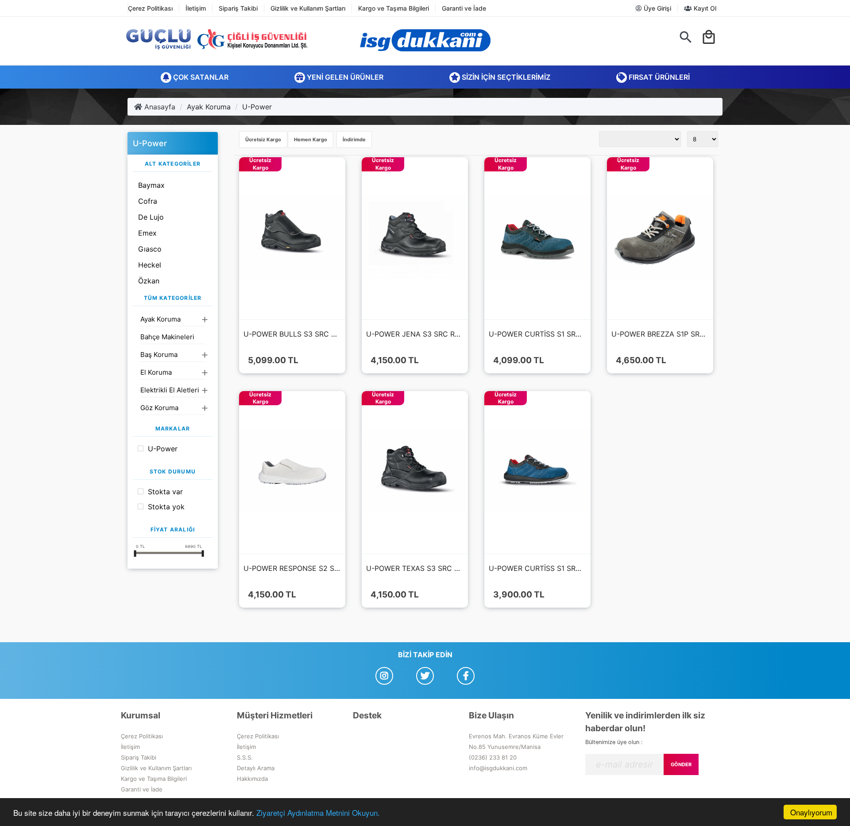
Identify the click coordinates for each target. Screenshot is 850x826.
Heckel (149, 264)
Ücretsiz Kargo (263, 139)
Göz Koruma (159, 407)
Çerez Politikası (150, 8)
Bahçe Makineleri (167, 337)
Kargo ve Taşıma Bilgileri (393, 8)
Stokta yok (166, 506)
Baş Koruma (159, 354)
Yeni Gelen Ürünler (344, 77)
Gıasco (150, 248)
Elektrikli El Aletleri (169, 390)
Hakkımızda (252, 778)
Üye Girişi (656, 8)
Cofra (147, 201)
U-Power (257, 106)
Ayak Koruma (209, 106)
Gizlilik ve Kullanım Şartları (307, 8)
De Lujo (151, 217)
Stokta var (165, 491)
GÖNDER (681, 764)
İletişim (195, 8)
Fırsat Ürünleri (658, 77)
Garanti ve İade (464, 8)
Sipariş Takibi (238, 8)
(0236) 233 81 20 (493, 757)
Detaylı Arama (255, 768)
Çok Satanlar (199, 77)
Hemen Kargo (310, 139)
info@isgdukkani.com (498, 768)
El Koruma (156, 372)
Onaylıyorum (811, 812)
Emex (147, 233)
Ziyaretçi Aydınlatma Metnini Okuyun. (318, 812)
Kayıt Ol (704, 8)
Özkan (148, 280)
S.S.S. (245, 757)
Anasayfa (158, 106)
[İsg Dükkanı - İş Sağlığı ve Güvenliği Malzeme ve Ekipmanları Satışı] (425, 40)
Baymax (151, 185)
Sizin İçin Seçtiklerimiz (505, 77)
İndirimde (354, 139)
